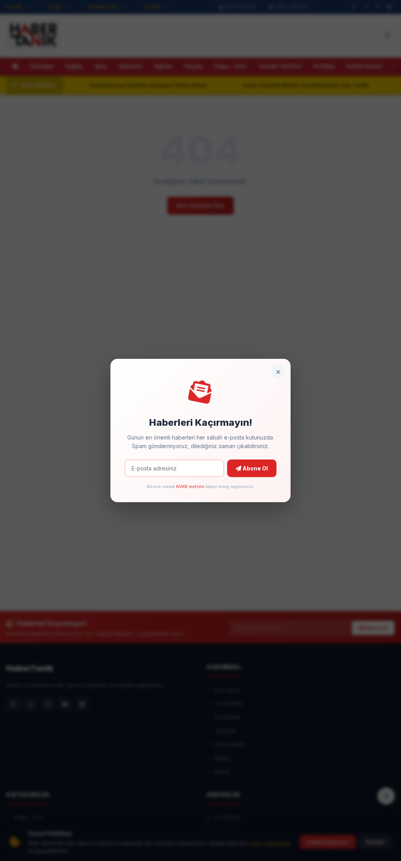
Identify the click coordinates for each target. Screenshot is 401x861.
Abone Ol (254, 468)
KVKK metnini (190, 486)
